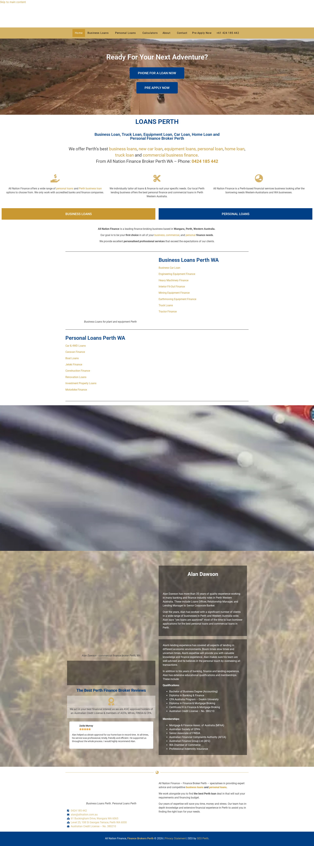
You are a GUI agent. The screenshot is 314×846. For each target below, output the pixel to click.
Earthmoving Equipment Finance (177, 299)
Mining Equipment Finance (174, 292)
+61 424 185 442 (228, 32)
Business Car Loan (169, 267)
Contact (182, 32)
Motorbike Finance (76, 389)
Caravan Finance (75, 351)
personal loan (210, 148)
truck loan (124, 155)
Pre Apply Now (202, 32)
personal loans (64, 188)
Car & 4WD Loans (75, 345)
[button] (99, 33)
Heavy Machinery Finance (173, 280)
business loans (123, 148)
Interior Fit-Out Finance (172, 286)
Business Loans (98, 32)
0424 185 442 (205, 161)
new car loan (151, 148)
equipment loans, (180, 148)
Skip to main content (13, 2)
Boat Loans (72, 358)
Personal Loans (125, 32)
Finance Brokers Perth (140, 838)
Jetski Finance (73, 364)
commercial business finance (170, 155)
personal (191, 235)
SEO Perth (203, 838)
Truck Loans (166, 305)
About (166, 32)
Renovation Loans (75, 377)
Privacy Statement (175, 838)
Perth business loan (90, 188)
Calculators (150, 32)
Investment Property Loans (80, 383)
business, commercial (166, 235)
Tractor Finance (168, 311)
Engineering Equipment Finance (177, 274)
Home (79, 32)
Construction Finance (77, 370)
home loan (234, 148)
